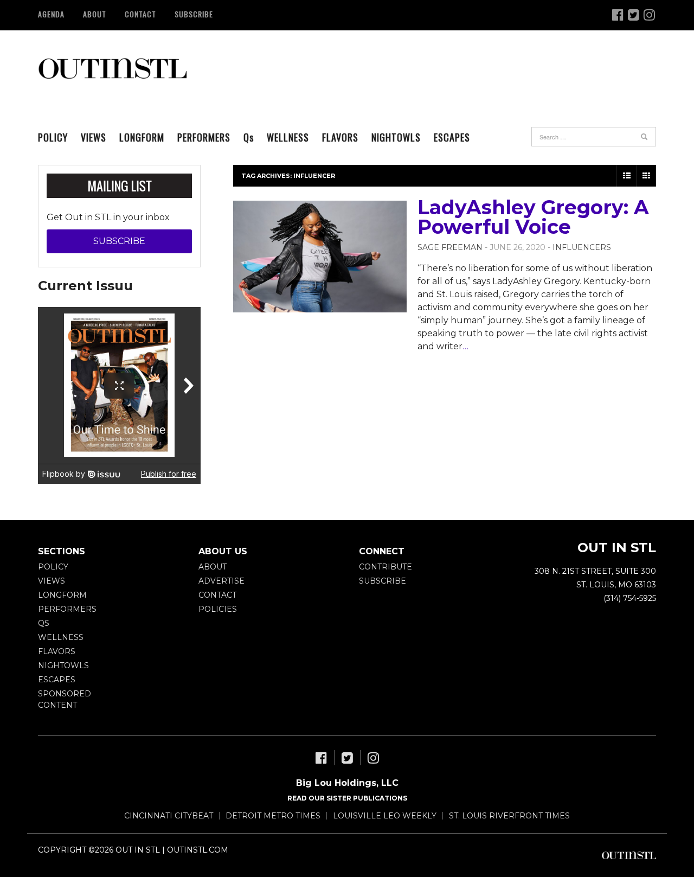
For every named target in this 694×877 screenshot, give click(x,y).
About (94, 14)
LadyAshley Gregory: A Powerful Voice (533, 217)
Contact (140, 14)
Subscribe (194, 14)
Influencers (581, 247)
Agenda (51, 14)
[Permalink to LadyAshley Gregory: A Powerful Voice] (320, 256)
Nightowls (396, 137)
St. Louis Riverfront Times (509, 816)
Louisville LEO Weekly (384, 816)
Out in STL (112, 67)
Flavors (340, 137)
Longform (141, 137)
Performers (203, 137)
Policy (53, 137)
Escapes (452, 137)
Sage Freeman (450, 247)
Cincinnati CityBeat (168, 816)
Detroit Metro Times (273, 816)
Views (93, 137)
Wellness (288, 137)
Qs (43, 623)
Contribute (385, 567)
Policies (217, 609)
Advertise (221, 581)
